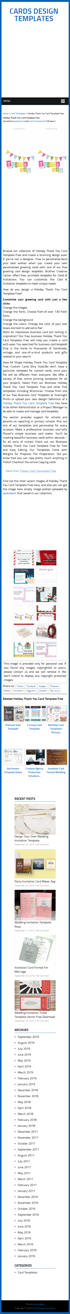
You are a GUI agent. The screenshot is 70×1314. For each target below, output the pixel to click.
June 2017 (24, 1167)
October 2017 (26, 1143)
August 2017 (26, 1155)
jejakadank (19, 121)
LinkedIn (43, 690)
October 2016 (26, 1208)
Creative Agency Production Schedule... (34, 772)
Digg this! (31, 690)
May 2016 (24, 1232)
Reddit (7, 690)
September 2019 (28, 1037)
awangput (39, 1304)
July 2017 (24, 1161)
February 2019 (27, 1078)
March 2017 (25, 1179)
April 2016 (24, 1238)
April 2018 (24, 1108)
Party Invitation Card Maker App (35, 881)
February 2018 (27, 1120)
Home (5, 113)
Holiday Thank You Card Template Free (28, 403)
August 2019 (26, 1042)
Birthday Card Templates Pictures (56, 728)
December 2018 (28, 1090)
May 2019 (24, 1060)
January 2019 (26, 1084)
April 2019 (24, 1066)
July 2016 (24, 1220)
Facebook (31, 686)
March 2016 (25, 1244)
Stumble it (18, 690)
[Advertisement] (35, 61)
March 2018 (25, 1114)
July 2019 (24, 1048)
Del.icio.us (55, 690)
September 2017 (28, 1149)
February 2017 (27, 1185)
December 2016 (28, 1197)
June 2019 (24, 1054)
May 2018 (24, 1102)
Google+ (43, 686)
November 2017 (28, 1137)
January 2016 (26, 1256)
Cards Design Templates (34, 15)
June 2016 (24, 1226)
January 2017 (26, 1191)
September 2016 (28, 1214)
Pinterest (54, 686)
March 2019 (25, 1072)
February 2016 (27, 1250)
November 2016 (28, 1203)
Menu (6, 101)
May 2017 (24, 1173)
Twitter (20, 686)
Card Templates (18, 113)
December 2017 (28, 1131)
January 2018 (26, 1125)
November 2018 (28, 1096)
